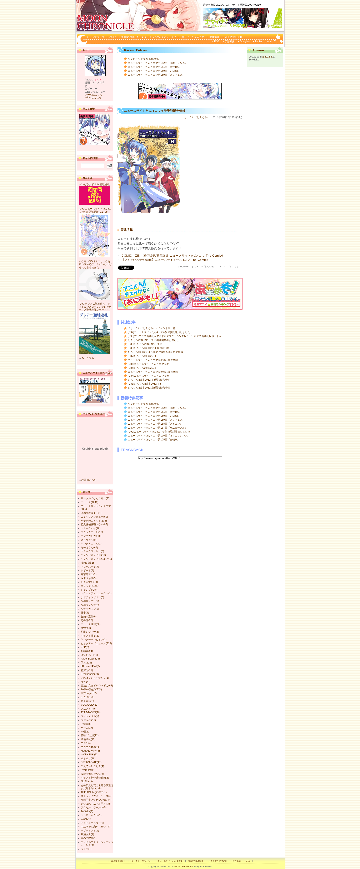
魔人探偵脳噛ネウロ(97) (94, 524)
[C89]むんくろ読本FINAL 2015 (145, 344)
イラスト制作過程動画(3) (95, 777)
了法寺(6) (86, 723)
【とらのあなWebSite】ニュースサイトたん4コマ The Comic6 (165, 259)
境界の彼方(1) (88, 838)
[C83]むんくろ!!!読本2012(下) (144, 383)
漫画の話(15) (88, 562)
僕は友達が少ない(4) (92, 773)
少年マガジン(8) (90, 608)
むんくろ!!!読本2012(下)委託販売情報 (149, 379)
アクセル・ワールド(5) (93, 807)
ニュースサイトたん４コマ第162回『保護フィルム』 (157, 62)
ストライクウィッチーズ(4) (96, 796)
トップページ (96, 37)
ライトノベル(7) (90, 716)
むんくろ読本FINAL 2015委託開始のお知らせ (153, 340)
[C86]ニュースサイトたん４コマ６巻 (148, 363)
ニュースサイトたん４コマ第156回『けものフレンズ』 (159, 435)
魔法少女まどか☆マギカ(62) (97, 685)
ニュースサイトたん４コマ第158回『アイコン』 (155, 423)
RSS (216, 41)
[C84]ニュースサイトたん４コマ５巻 (148, 375)
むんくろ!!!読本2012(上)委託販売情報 (149, 387)
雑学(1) (85, 612)
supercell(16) (88, 720)
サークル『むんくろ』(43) (95, 498)
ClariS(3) (86, 819)
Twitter (258, 41)
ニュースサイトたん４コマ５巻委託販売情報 (153, 371)
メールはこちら (93, 94)
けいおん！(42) (89, 654)
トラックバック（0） (229, 266)
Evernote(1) (87, 770)
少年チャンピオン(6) (92, 597)
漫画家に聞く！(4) (91, 513)
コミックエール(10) (92, 532)
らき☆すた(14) (89, 582)
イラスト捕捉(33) (90, 635)
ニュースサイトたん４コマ (189, 37)
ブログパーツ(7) (90, 566)
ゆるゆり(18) (88, 758)
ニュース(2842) (89, 502)
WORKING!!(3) (89, 754)
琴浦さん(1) (87, 834)
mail (269, 41)
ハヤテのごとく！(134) (94, 520)
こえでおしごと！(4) (92, 766)
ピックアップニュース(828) (96, 643)
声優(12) (85, 731)
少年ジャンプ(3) (90, 605)
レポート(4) (87, 570)
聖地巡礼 (214, 37)
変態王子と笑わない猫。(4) (96, 799)
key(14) (85, 681)
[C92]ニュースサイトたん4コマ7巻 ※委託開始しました (159, 332)
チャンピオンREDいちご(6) (96, 559)
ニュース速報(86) (90, 624)
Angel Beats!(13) (90, 658)
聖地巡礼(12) (88, 739)
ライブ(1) (86, 849)
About (112, 37)
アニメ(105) (87, 697)
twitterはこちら (93, 97)
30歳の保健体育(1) (91, 689)
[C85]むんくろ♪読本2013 (142, 367)
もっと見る (87, 357)
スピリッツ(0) (88, 539)
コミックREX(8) (90, 585)
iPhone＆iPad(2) (90, 666)
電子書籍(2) (87, 701)
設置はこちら (88, 479)
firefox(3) (86, 628)
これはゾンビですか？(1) (95, 677)
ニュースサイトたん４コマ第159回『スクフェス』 (156, 74)
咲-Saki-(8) (87, 811)
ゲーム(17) (87, 727)
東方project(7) (89, 693)
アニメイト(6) (88, 708)
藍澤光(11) (87, 670)
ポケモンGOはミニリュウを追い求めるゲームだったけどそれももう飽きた (95, 264)
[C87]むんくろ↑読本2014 (142, 356)
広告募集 (230, 41)
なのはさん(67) (89, 547)
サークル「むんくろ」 (156, 37)
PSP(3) (85, 647)
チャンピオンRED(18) (93, 555)
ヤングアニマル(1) (91, 543)
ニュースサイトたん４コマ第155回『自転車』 (154, 439)
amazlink (267, 56)
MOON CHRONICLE (183, 866)
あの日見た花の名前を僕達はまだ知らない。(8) (97, 787)
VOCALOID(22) (89, 704)
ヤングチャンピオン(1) (93, 639)
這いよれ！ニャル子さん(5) (96, 803)
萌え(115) (86, 662)
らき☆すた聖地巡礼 (217, 861)
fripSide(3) (87, 781)
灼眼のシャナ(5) (90, 631)
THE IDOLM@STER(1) (94, 792)
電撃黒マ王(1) (88, 574)
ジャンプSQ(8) (89, 589)
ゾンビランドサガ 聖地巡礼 (143, 59)
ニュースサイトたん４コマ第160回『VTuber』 (154, 70)
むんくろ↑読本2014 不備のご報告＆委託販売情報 (155, 352)
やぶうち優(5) (88, 578)
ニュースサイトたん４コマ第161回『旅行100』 (155, 66)
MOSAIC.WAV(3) (90, 750)
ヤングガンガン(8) (91, 535)
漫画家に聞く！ (130, 37)
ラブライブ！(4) (90, 830)
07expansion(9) (90, 674)
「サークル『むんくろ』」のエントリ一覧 (151, 328)
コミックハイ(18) (90, 528)
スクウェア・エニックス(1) (96, 593)
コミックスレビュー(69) (94, 516)
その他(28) (87, 620)
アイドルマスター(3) (92, 822)
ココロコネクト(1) (91, 815)
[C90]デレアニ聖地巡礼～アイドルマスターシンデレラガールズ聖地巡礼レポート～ (174, 336)
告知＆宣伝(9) (88, 616)
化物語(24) (87, 651)
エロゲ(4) (86, 743)
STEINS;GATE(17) (91, 762)
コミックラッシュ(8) (92, 551)
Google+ (245, 41)
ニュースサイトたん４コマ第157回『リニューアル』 (157, 427)
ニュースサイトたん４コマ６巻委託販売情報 (153, 360)
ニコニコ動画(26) (90, 747)
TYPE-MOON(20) (90, 712)
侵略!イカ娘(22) (90, 735)
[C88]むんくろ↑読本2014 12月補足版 (149, 348)
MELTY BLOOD (233, 37)
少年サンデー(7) (90, 601)
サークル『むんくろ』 (196, 117)
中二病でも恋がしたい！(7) (96, 826)
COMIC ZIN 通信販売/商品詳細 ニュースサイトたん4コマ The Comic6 (172, 255)
